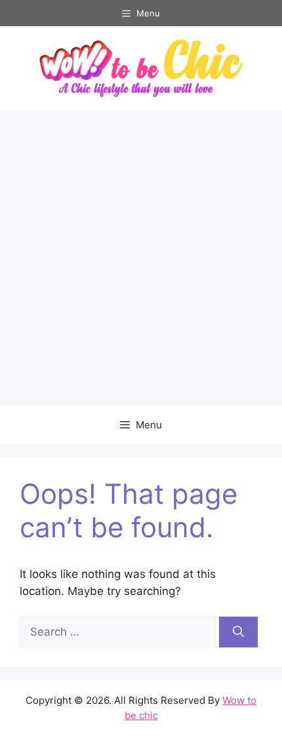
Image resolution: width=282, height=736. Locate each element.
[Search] (238, 632)
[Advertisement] (141, 258)
